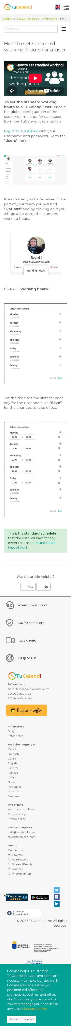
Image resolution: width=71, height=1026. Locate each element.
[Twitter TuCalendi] (57, 890)
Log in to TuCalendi (21, 131)
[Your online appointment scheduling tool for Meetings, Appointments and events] (16, 7)
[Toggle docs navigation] (64, 29)
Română (13, 791)
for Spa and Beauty (20, 864)
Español (13, 768)
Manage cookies (34, 1009)
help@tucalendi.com (21, 832)
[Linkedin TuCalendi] (57, 903)
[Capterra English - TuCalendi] (16, 897)
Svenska (13, 796)
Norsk (11, 782)
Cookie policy (17, 814)
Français (13, 772)
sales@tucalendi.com (22, 836)
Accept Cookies (22, 1019)
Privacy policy (16, 818)
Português (14, 786)
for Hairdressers (18, 859)
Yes (30, 587)
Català (12, 749)
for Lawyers (15, 854)
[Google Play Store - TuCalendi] (40, 897)
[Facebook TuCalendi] (57, 897)
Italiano (12, 777)
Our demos (15, 850)
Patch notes (15, 735)
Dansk (12, 758)
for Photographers (19, 873)
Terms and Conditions (22, 809)
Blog (11, 731)
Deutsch (13, 753)
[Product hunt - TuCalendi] (24, 913)
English (12, 763)
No (45, 587)
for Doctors (15, 868)
